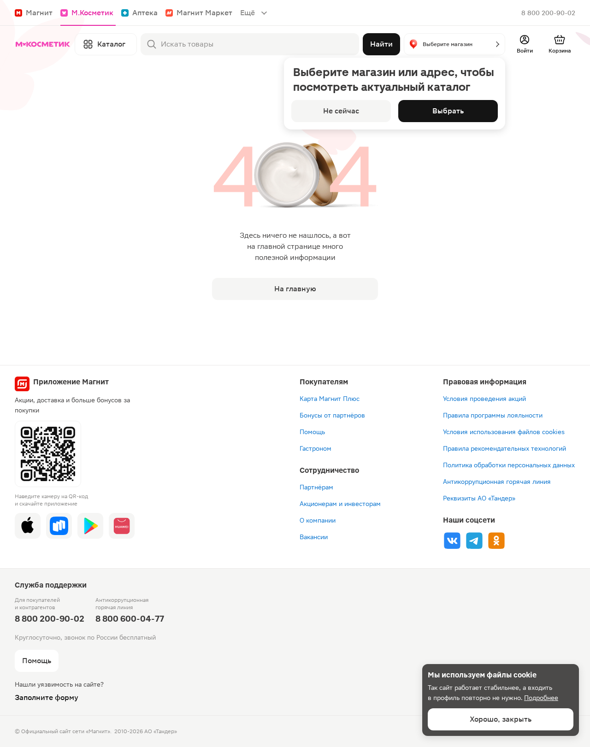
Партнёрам (316, 487)
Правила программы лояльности (493, 415)
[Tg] (474, 540)
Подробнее (541, 697)
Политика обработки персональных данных (509, 465)
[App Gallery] (122, 526)
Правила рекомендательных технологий (504, 448)
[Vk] (452, 540)
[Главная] (43, 44)
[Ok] (496, 540)
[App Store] (28, 526)
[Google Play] (90, 526)
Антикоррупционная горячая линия (497, 481)
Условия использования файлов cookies (504, 431)
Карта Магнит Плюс (330, 398)
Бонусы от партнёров (332, 415)
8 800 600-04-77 (129, 618)
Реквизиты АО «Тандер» (479, 498)
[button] (454, 44)
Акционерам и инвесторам (340, 503)
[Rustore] (59, 526)
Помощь (312, 431)
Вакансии (314, 537)
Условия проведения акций (484, 398)
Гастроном (315, 448)
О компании (318, 520)
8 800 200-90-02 (548, 13)
